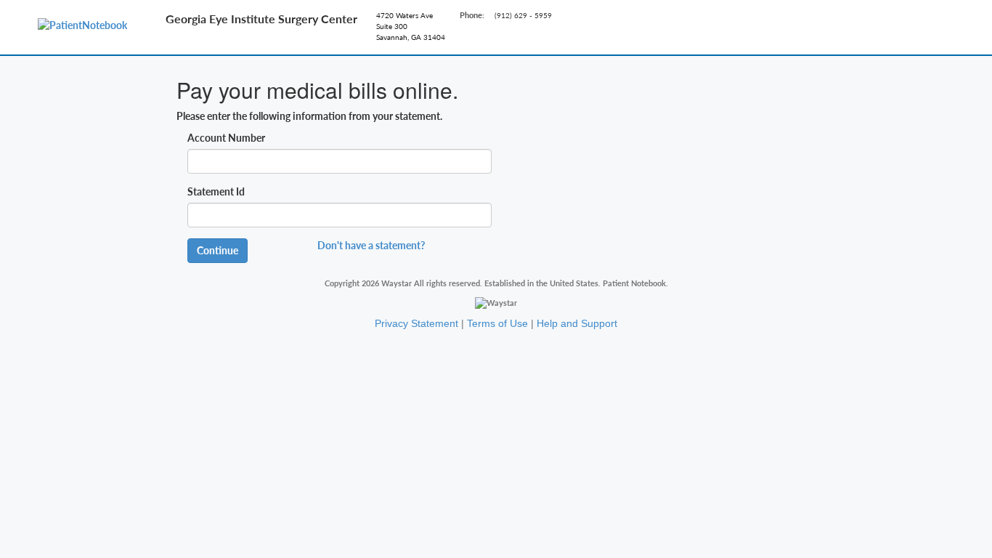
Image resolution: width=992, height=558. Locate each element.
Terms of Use (497, 323)
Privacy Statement (416, 323)
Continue (217, 250)
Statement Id (216, 191)
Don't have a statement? (371, 245)
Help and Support (577, 323)
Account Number (226, 138)
